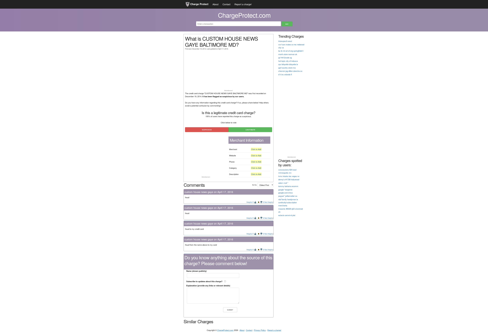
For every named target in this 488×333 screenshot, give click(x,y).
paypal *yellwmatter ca (287, 196)
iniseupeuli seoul (285, 41)
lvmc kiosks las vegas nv (288, 176)
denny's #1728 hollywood (288, 179)
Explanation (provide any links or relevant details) (208, 285)
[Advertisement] (228, 71)
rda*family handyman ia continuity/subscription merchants (288, 202)
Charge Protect (198, 4)
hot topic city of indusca (288, 61)
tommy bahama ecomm (288, 186)
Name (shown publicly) (196, 271)
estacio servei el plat (286, 215)
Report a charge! (243, 4)
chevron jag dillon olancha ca (290, 71)
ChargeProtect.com (225, 330)
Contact (226, 4)
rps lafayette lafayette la (288, 64)
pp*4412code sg (285, 57)
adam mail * (283, 183)
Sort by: (254, 185)
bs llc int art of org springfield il (290, 50)
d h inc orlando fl (285, 74)
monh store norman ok (287, 54)
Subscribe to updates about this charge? (204, 281)
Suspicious (207, 130)
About (215, 4)
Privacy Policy (260, 330)
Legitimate (250, 130)
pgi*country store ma (287, 67)
